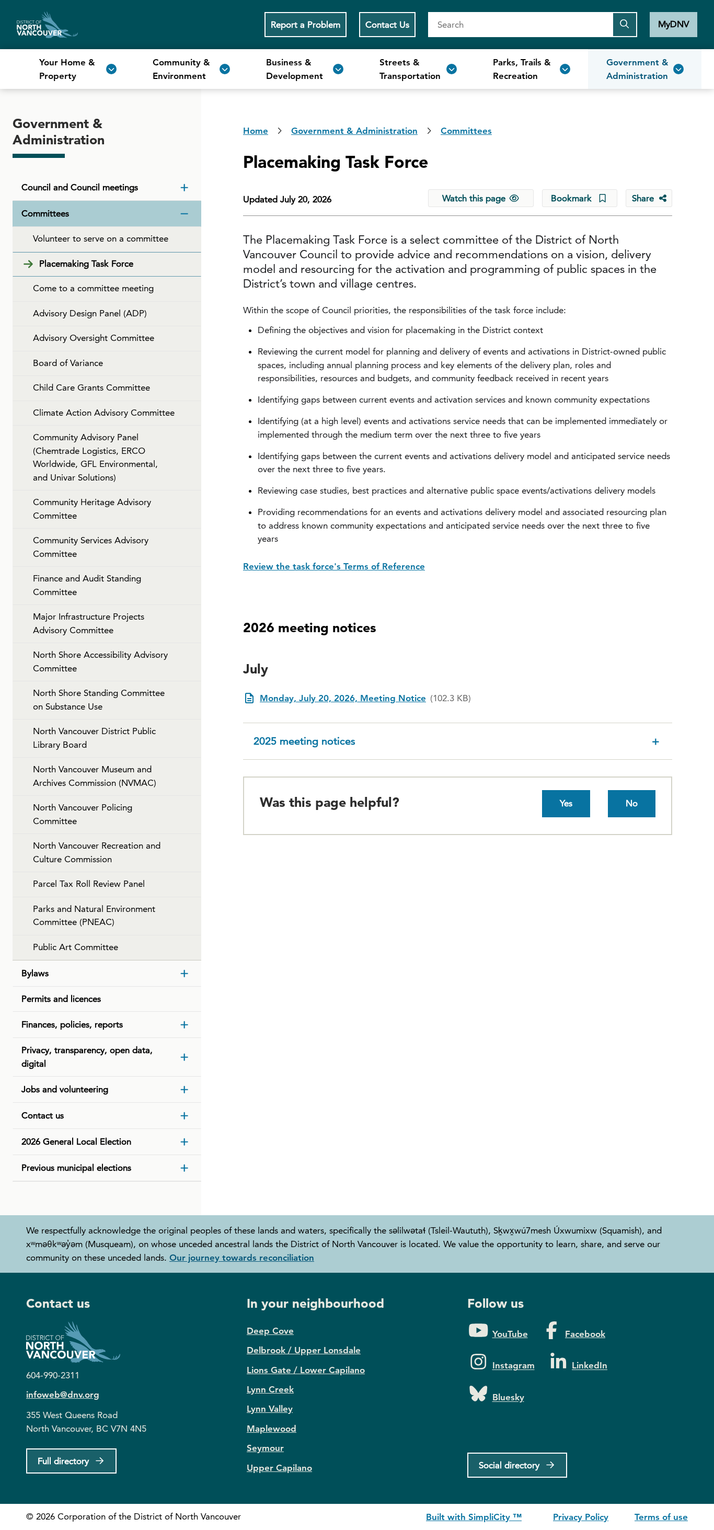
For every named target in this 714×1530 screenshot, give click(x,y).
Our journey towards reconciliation (241, 1257)
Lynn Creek (270, 1389)
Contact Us (387, 24)
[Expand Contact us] (184, 1116)
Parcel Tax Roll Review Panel (89, 883)
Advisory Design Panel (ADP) (90, 313)
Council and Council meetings (79, 187)
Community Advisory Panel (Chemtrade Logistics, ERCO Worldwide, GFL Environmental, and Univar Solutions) (95, 457)
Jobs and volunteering (64, 1089)
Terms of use (661, 1517)
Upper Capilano (279, 1468)
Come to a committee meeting (93, 288)
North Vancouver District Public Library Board (94, 738)
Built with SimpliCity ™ (474, 1517)
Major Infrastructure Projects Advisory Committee (88, 623)
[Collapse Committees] (184, 214)
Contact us (42, 1115)
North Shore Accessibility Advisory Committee (100, 661)
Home (47, 24)
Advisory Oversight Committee (93, 338)
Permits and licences (61, 999)
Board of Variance (68, 363)
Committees (45, 213)
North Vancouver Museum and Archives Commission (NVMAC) (94, 776)
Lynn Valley (270, 1408)
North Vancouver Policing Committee (82, 814)
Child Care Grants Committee (91, 387)
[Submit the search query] (624, 24)
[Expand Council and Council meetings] (184, 188)
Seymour (265, 1448)
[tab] (457, 741)
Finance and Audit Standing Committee (87, 585)
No (632, 803)
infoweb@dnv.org (62, 1394)
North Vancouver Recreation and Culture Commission (96, 852)
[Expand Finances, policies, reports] (184, 1025)
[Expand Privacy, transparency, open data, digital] (184, 1057)
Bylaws (35, 973)
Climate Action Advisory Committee (104, 412)
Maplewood (271, 1428)
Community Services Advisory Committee (90, 547)
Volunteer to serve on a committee (100, 238)
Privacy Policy (580, 1517)
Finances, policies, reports (72, 1024)
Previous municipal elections (76, 1167)
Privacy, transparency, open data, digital (87, 1057)
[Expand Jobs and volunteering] (184, 1090)
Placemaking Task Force (86, 263)
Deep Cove (270, 1331)
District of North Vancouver (78, 1342)
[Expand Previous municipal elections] (184, 1168)
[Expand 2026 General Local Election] (184, 1142)
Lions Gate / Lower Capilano (306, 1370)
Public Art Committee (75, 947)
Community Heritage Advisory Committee (92, 509)
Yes (566, 803)
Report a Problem (305, 24)
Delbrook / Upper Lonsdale (304, 1350)
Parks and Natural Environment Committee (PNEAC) (94, 916)
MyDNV (673, 24)
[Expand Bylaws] (184, 973)
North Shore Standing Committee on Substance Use (99, 700)
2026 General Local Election (76, 1141)
